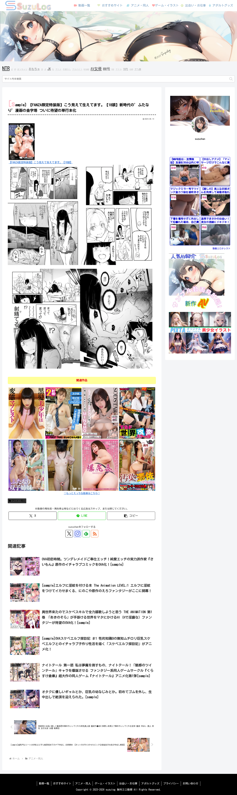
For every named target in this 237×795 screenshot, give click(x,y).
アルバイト (77, 69)
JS (45, 69)
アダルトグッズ (150, 783)
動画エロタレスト (221, 248)
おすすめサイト (62, 783)
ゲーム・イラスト (105, 783)
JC (12, 69)
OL (53, 69)
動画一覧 (44, 783)
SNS (112, 69)
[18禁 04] (63, 465)
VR (15, 69)
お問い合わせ (190, 783)
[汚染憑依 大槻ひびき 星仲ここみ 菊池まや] (137, 465)
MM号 (106, 68)
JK (49, 68)
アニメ (58, 69)
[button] (231, 79)
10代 (125, 69)
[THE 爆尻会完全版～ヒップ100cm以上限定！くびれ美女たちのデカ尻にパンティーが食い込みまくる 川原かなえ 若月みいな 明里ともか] (100, 465)
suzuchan (200, 139)
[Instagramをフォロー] (77, 533)
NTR (6, 68)
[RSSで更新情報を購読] (94, 533)
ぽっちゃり (22, 69)
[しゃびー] (27, 413)
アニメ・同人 (18, 501)
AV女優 (96, 68)
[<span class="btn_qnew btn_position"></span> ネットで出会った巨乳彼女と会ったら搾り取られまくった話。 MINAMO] (100, 413)
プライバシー (171, 783)
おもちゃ (34, 68)
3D (42, 69)
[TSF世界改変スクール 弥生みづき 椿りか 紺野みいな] (137, 413)
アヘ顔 (137, 69)
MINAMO (86, 69)
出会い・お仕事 (128, 783)
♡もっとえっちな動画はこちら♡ (82, 493)
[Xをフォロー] (69, 533)
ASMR (131, 69)
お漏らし (67, 69)
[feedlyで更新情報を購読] (86, 533)
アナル (119, 69)
